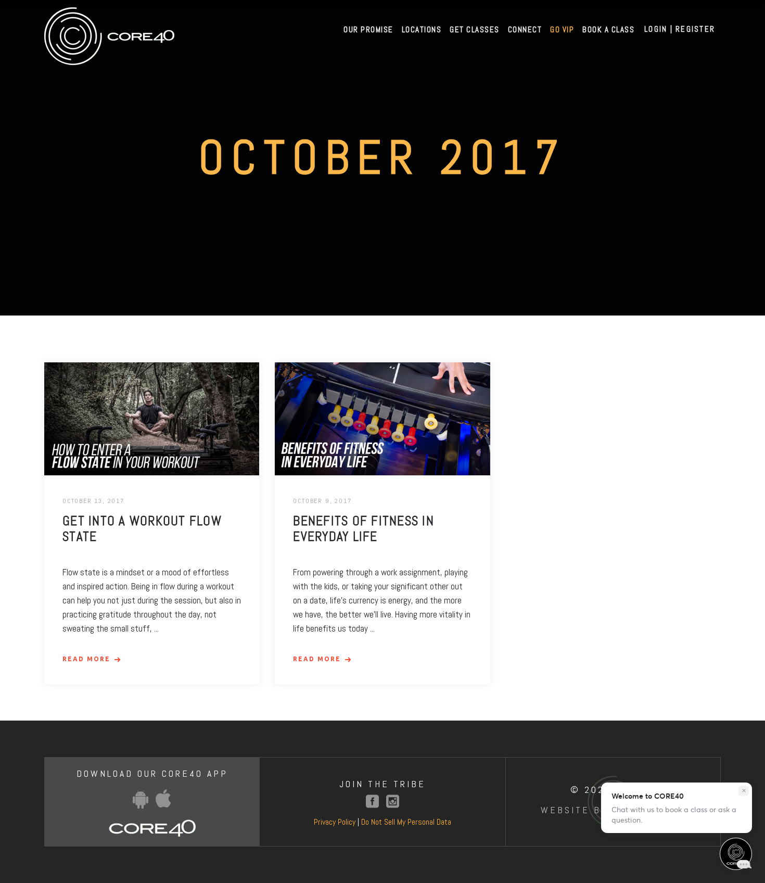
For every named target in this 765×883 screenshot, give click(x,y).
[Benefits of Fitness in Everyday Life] (382, 418)
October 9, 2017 (322, 501)
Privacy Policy (334, 821)
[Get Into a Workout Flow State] (151, 418)
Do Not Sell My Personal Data (406, 821)
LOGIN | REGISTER (679, 29)
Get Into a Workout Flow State (142, 529)
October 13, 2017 (93, 501)
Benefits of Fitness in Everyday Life (363, 529)
